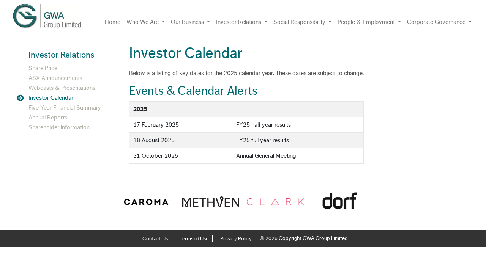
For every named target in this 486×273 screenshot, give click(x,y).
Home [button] (112, 22)
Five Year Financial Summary (64, 108)
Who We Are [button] (143, 22)
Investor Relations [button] (239, 22)
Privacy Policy (236, 239)
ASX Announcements (55, 78)
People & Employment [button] (367, 22)
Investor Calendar (50, 98)
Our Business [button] (188, 22)
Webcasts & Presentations (61, 88)
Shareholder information (59, 127)
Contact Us (155, 239)
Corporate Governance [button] (437, 22)
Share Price (42, 68)
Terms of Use (194, 239)
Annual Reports (47, 118)
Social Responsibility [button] (300, 22)
